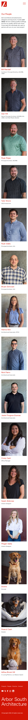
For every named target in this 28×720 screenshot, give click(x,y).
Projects (3, 686)
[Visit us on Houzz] (5, 691)
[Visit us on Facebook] (7, 691)
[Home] (3, 3)
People (9, 686)
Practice (14, 686)
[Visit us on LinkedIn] (13, 691)
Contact (20, 686)
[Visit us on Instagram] (10, 691)
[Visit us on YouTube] (2, 691)
